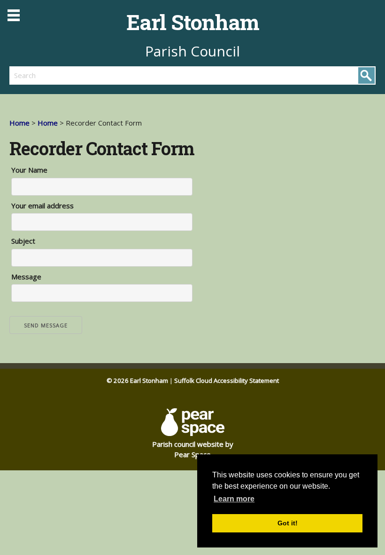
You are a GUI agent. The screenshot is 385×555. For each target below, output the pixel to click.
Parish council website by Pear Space (192, 449)
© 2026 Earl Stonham (137, 380)
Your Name (29, 169)
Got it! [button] (287, 523)
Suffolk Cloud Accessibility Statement (226, 380)
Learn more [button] (234, 499)
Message (26, 276)
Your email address (42, 205)
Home (19, 122)
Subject (23, 241)
